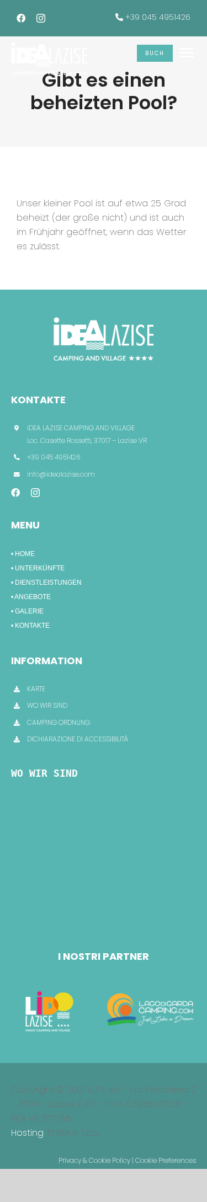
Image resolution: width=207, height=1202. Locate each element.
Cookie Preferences (165, 1160)
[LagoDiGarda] (151, 989)
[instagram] (40, 18)
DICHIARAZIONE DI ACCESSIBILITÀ (77, 739)
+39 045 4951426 (157, 17)
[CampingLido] (49, 989)
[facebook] (21, 18)
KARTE (36, 688)
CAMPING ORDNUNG (58, 722)
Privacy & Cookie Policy (94, 1160)
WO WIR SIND (47, 705)
